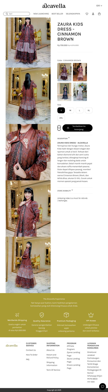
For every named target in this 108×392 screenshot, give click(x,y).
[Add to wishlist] (59, 128)
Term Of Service (53, 370)
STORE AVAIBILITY (64, 191)
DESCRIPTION (62, 138)
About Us (50, 350)
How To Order (31, 355)
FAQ (27, 359)
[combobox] (16, 13)
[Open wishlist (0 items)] (87, 13)
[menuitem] (73, 14)
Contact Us (31, 350)
